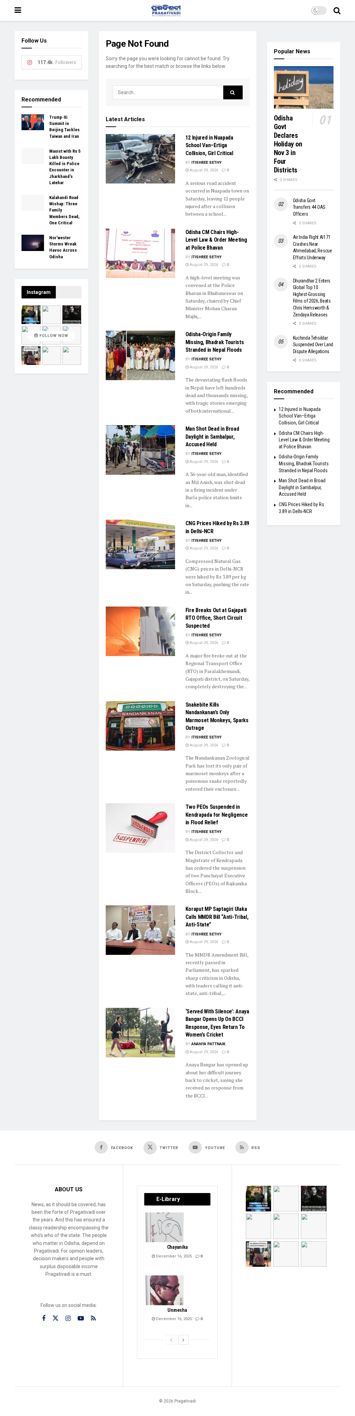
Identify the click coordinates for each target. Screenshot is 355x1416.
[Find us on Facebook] (43, 1319)
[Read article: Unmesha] (165, 1290)
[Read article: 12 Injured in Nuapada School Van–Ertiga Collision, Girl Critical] (140, 158)
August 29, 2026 (203, 170)
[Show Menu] (18, 10)
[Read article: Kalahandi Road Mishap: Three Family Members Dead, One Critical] (32, 202)
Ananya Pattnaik (208, 1044)
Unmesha (177, 1310)
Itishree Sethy (206, 162)
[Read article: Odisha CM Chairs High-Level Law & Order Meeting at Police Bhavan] (140, 253)
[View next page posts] (183, 1340)
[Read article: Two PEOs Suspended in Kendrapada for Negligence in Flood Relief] (140, 828)
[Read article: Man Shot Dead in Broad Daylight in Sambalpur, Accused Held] (140, 450)
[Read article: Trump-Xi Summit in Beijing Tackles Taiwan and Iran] (32, 122)
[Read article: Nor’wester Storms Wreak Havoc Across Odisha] (32, 243)
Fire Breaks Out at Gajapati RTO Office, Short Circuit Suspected (215, 618)
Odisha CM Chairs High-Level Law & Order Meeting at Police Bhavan (216, 240)
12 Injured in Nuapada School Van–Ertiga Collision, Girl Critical (209, 145)
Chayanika (177, 1247)
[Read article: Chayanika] (165, 1227)
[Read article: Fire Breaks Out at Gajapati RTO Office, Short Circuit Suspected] (140, 631)
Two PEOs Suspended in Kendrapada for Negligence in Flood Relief (216, 815)
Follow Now (53, 336)
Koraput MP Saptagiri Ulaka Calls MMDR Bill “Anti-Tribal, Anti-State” (217, 917)
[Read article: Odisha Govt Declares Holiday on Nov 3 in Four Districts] (304, 87)
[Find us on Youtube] (81, 1319)
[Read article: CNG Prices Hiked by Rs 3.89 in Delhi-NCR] (140, 544)
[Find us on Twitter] (55, 1318)
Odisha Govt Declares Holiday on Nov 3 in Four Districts (288, 144)
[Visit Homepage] (166, 10)
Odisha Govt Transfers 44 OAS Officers (309, 207)
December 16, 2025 (173, 1256)
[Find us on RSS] (93, 1319)
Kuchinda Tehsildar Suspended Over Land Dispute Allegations (313, 344)
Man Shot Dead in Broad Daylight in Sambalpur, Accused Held (212, 436)
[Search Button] (337, 10)
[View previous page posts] (171, 1340)
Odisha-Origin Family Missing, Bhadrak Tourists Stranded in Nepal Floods (214, 342)
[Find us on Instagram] (68, 1319)
